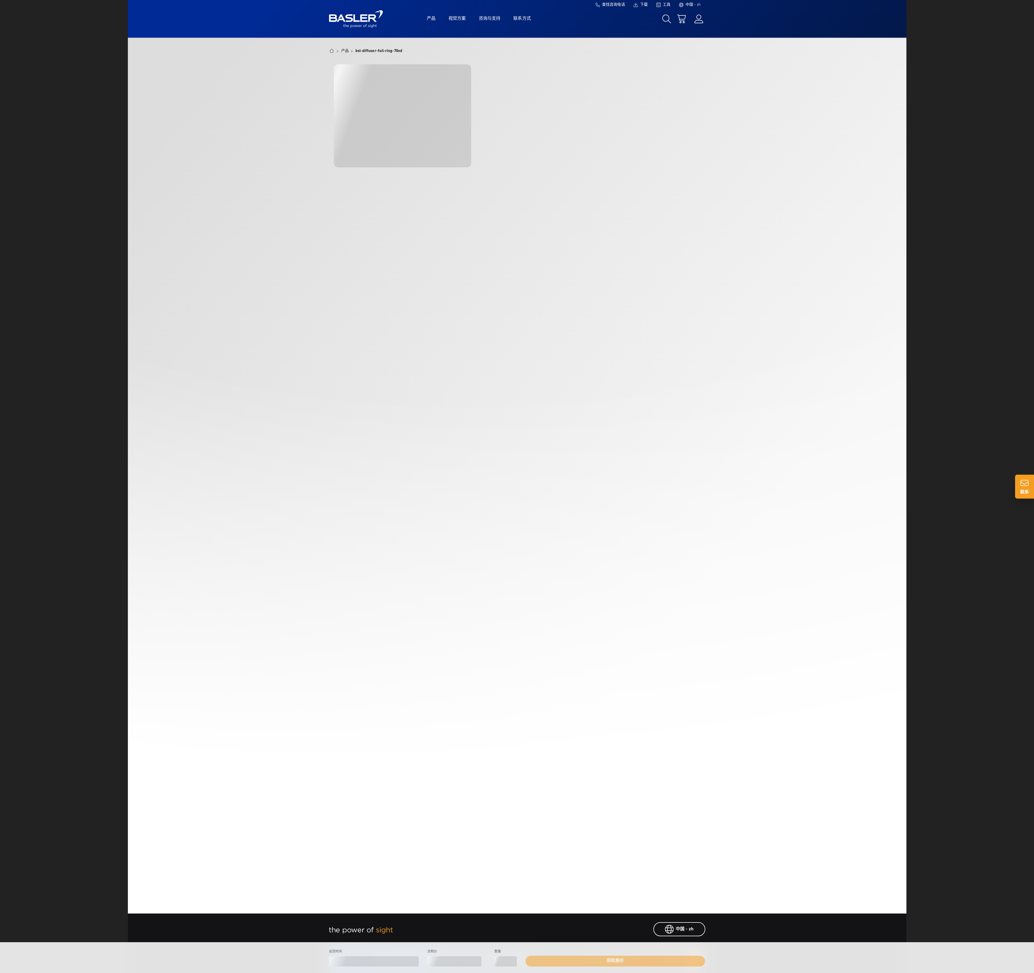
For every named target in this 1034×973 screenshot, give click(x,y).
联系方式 (522, 18)
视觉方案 (457, 18)
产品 (431, 18)
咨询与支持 (489, 18)
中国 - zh (684, 929)
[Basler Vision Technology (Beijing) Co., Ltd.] (356, 19)
